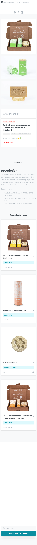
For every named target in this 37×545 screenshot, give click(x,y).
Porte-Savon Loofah (10, 363)
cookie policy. (16, 543)
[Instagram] (22, 12)
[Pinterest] (18, 12)
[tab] (18, 162)
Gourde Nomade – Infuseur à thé (14, 310)
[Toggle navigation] (2, 7)
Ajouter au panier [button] (10, 367)
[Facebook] (15, 12)
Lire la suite (8, 263)
